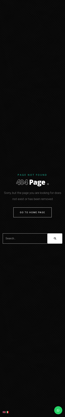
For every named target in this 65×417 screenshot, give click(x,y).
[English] (4, 412)
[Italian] (7, 412)
